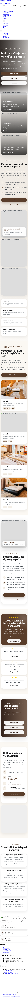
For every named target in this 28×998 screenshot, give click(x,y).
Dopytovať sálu (14, 732)
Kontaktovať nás (14, 794)
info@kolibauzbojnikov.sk (14, 784)
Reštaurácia (6, 12)
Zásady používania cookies (9, 994)
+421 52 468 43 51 (12, 779)
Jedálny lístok (6, 16)
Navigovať (14, 799)
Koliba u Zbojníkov (5, 3)
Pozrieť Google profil (14, 641)
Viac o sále (14, 595)
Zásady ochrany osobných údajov (11, 996)
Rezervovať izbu (14, 727)
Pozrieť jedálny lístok (14, 200)
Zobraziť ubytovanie (14, 374)
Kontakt (5, 18)
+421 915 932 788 (12, 778)
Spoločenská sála (7, 15)
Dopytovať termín (14, 599)
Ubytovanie (6, 14)
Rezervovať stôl (14, 73)
